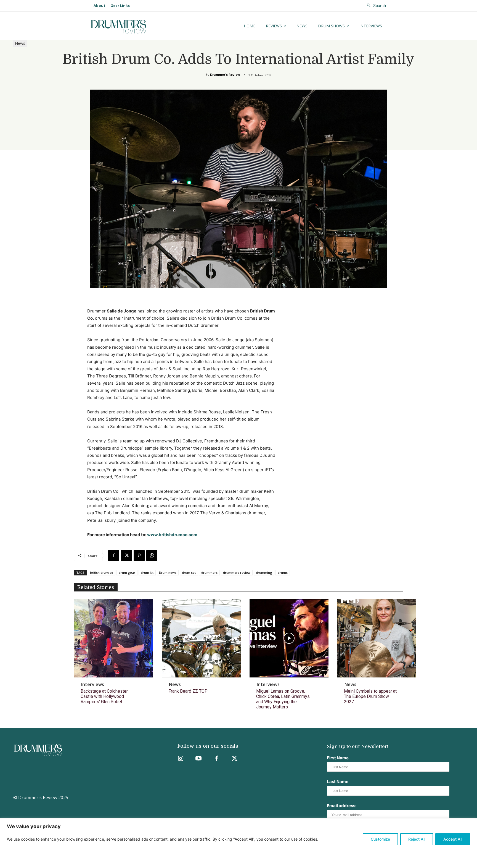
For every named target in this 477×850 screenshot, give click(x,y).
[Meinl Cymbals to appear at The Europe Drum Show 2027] (376, 638)
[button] (375, 5)
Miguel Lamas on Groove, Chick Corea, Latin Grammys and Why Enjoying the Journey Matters (283, 699)
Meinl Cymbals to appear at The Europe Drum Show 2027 (370, 696)
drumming (264, 572)
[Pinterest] (139, 555)
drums (283, 572)
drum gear (127, 572)
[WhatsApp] (151, 555)
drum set (189, 572)
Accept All (452, 839)
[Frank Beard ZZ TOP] (201, 638)
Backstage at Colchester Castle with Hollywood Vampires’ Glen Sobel (104, 696)
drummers (209, 572)
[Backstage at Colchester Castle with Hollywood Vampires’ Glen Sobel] (113, 638)
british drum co (101, 572)
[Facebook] (113, 555)
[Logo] (136, 26)
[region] (238, 834)
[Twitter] (234, 758)
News (20, 43)
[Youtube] (198, 758)
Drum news (167, 572)
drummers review (236, 572)
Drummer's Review (225, 74)
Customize (380, 839)
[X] (126, 555)
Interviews (92, 684)
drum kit (147, 572)
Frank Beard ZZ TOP (188, 691)
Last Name (337, 781)
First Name (338, 757)
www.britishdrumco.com (172, 534)
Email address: (341, 805)
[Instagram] (180, 758)
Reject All (416, 839)
